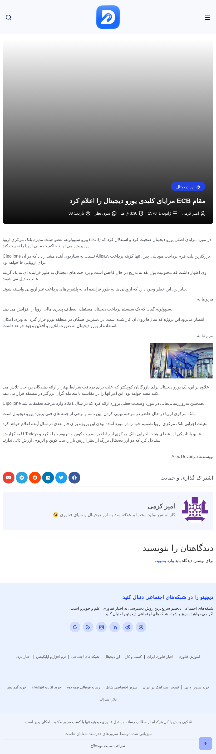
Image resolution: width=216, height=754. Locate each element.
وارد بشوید (165, 560)
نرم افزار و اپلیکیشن (51, 657)
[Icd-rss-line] (88, 627)
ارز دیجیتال (112, 657)
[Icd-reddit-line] (127, 627)
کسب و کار (134, 657)
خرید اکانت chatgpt (46, 687)
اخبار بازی (23, 657)
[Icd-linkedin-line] (114, 627)
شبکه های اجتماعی (85, 657)
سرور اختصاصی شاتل (121, 687)
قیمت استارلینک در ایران (161, 687)
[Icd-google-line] (75, 627)
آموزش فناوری (189, 657)
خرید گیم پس (16, 687)
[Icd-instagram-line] (101, 627)
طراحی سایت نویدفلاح (108, 745)
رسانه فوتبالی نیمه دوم (83, 687)
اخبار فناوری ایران (160, 657)
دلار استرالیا (108, 699)
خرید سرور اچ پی (196, 687)
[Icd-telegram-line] (141, 627)
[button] (188, 186)
